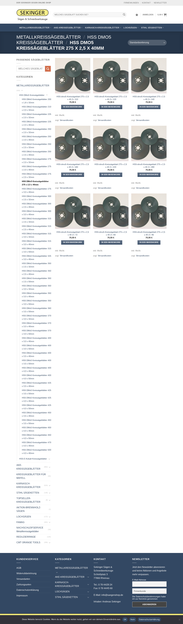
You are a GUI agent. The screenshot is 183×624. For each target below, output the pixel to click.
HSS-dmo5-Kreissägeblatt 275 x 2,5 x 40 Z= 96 (149, 233)
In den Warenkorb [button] (72, 107)
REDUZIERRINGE (26, 537)
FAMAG (20, 522)
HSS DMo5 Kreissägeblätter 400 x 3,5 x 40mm (36, 354)
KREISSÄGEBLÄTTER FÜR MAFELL (31, 476)
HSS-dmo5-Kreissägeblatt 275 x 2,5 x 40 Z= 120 (111, 97)
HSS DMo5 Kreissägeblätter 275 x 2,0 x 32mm (36, 160)
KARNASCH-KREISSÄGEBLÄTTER (102, 27)
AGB (18, 568)
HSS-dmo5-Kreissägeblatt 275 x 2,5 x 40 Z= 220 (111, 165)
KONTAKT (146, 3)
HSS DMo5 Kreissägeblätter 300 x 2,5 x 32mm (36, 198)
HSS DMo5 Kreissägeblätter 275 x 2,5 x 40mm (35, 183)
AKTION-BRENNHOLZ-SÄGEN (28, 509)
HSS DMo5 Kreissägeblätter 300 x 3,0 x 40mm (36, 213)
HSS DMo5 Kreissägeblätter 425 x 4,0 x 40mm (36, 399)
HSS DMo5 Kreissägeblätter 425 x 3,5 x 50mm (36, 392)
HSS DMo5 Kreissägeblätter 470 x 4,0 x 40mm (36, 444)
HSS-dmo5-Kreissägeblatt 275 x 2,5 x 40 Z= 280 (149, 165)
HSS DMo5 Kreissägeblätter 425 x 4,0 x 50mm (36, 407)
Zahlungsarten (23, 584)
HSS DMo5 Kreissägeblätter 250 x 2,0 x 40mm (36, 138)
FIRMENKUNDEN (131, 3)
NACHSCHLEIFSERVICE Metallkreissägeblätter (29, 529)
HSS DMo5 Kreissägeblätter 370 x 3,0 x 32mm (36, 317)
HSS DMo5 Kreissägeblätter (31, 95)
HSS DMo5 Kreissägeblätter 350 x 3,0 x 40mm (36, 295)
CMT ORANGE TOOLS (28, 542)
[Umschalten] (22, 90)
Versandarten (23, 579)
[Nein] (179, 620)
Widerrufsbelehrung (26, 573)
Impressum (22, 595)
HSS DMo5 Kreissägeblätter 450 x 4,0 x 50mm (36, 436)
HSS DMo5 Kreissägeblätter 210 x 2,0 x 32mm (36, 108)
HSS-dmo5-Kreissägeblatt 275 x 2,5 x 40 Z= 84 (111, 233)
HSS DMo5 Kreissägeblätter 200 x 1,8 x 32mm (36, 101)
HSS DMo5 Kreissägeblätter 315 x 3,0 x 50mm (36, 250)
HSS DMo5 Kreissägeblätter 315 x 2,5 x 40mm (36, 228)
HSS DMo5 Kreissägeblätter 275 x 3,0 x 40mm (36, 190)
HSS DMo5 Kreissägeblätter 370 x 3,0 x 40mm (36, 325)
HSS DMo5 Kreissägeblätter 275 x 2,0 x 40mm (36, 168)
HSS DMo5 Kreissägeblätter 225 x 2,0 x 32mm (36, 116)
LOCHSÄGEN (130, 27)
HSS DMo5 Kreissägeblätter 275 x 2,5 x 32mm (36, 175)
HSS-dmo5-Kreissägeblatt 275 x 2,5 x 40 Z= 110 (72, 97)
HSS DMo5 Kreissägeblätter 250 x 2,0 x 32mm (36, 130)
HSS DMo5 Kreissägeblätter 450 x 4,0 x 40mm (36, 429)
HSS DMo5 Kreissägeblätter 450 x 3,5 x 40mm (36, 414)
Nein (133, 619)
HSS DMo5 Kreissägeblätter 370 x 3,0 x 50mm (36, 332)
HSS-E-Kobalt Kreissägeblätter (33, 459)
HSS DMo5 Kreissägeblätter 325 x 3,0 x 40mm (36, 257)
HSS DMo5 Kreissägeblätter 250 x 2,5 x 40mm (36, 153)
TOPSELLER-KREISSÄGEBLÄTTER (28, 500)
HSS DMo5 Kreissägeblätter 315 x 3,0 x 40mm (36, 242)
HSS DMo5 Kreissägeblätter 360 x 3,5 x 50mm (36, 310)
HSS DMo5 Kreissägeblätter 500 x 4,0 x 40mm (36, 451)
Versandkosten (66, 120)
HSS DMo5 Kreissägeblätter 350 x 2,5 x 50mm (36, 280)
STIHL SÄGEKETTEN (151, 27)
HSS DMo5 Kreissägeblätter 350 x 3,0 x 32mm (36, 287)
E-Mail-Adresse (139, 580)
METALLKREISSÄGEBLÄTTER (34, 27)
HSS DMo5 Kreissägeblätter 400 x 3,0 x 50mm (36, 347)
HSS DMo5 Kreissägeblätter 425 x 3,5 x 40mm (36, 384)
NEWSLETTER (160, 3)
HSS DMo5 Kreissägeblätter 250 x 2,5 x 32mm (36, 146)
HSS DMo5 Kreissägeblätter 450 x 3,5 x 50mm (36, 421)
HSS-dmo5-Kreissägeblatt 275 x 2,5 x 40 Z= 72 (72, 233)
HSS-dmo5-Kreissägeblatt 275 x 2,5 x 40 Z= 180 (72, 165)
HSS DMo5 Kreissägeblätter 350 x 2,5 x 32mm (36, 265)
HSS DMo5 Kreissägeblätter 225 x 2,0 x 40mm (36, 123)
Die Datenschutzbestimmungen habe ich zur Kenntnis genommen (149, 597)
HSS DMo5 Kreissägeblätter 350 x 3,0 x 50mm (36, 302)
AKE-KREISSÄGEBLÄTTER (67, 27)
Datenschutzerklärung (27, 590)
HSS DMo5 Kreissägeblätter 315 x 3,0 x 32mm (36, 235)
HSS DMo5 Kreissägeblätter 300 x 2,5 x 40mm (36, 205)
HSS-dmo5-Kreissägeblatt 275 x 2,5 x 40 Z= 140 (149, 97)
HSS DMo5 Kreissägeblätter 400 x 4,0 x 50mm (36, 377)
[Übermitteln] (124, 14)
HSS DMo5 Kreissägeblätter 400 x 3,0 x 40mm (36, 339)
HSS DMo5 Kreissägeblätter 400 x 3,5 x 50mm (36, 362)
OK (125, 619)
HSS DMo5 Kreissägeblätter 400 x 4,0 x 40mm (36, 369)
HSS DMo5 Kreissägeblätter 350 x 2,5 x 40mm (36, 272)
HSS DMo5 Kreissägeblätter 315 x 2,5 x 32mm (36, 220)
